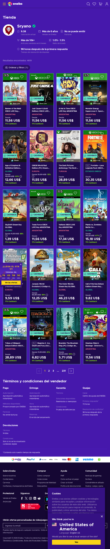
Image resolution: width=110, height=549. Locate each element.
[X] (26, 498)
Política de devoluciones (71, 486)
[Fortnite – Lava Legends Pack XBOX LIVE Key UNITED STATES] (95, 142)
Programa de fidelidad (46, 482)
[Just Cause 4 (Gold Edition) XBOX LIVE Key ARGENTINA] (41, 85)
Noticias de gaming (93, 476)
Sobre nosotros (9, 476)
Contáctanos (8, 479)
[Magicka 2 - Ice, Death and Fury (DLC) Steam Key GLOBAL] (41, 320)
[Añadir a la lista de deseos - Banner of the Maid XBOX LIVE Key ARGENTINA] (21, 78)
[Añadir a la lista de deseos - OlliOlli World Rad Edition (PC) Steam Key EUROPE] (48, 134)
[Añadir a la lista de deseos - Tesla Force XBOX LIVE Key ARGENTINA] (48, 194)
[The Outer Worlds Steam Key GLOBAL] (68, 261)
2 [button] (49, 371)
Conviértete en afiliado (94, 482)
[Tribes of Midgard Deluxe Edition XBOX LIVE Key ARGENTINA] (15, 320)
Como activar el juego (70, 479)
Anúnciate (7, 502)
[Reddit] (39, 498)
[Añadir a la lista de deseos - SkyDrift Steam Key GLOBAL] (21, 194)
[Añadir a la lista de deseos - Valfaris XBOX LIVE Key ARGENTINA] (75, 194)
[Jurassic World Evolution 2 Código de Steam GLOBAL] (41, 261)
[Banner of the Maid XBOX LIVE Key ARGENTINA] (15, 85)
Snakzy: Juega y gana (94, 486)
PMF (62, 476)
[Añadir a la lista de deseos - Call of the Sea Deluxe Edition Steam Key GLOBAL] (102, 253)
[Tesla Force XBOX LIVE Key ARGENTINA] (41, 202)
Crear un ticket (67, 482)
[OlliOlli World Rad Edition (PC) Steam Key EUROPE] (41, 142)
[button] (71, 370)
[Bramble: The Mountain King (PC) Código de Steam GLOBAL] (68, 320)
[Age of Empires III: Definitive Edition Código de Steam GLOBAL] (15, 142)
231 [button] (64, 371)
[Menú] (4, 4)
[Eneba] (15, 4)
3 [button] (53, 371)
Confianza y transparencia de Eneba (18, 486)
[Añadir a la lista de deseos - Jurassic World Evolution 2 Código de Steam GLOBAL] (48, 253)
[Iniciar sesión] (107, 4)
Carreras (6, 482)
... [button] (58, 371)
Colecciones (42, 479)
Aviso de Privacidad (32, 540)
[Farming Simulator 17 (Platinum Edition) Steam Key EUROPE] (15, 261)
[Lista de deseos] (94, 4)
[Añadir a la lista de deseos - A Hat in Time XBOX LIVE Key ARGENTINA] (75, 78)
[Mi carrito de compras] (100, 4)
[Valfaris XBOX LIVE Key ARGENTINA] (68, 202)
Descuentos (42, 486)
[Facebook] (21, 498)
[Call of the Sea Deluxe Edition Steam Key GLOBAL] (95, 261)
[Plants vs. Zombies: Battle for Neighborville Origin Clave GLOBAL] (95, 202)
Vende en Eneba (9, 498)
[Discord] (34, 498)
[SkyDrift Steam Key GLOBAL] (15, 202)
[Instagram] (30, 498)
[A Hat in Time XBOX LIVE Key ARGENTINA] (68, 85)
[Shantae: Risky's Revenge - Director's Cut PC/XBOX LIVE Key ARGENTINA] (95, 320)
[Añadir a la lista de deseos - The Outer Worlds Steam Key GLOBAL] (75, 253)
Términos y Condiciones (13, 540)
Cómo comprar (43, 476)
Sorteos (88, 479)
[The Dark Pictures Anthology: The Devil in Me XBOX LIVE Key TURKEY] (68, 142)
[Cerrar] (102, 516)
